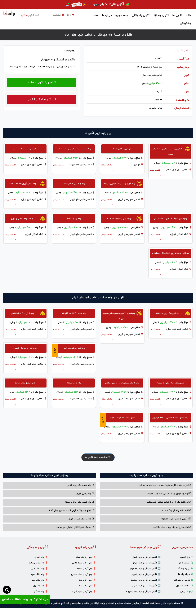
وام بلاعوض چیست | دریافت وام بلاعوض (168, 493)
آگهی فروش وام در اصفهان (175, 518)
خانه (188, 15)
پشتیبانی (185, 23)
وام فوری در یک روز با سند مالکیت (171, 527)
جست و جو (121, 15)
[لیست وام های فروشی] (9, 14)
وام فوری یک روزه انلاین (79, 485)
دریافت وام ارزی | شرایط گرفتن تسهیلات (168, 502)
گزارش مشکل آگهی (41, 99)
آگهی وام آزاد (161, 15)
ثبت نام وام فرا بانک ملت (175, 510)
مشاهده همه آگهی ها (96, 457)
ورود (69, 14)
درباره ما (107, 15)
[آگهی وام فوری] (98, 4)
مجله (96, 15)
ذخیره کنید (182, 50)
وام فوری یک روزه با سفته (78, 502)
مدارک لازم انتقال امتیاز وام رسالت (74, 527)
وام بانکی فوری (84, 493)
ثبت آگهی (30, 15)
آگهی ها (177, 15)
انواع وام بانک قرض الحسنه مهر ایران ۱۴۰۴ (70, 510)
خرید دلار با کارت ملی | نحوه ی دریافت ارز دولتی (164, 485)
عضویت (57, 14)
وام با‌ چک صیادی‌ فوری (80, 518)
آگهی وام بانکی (140, 15)
